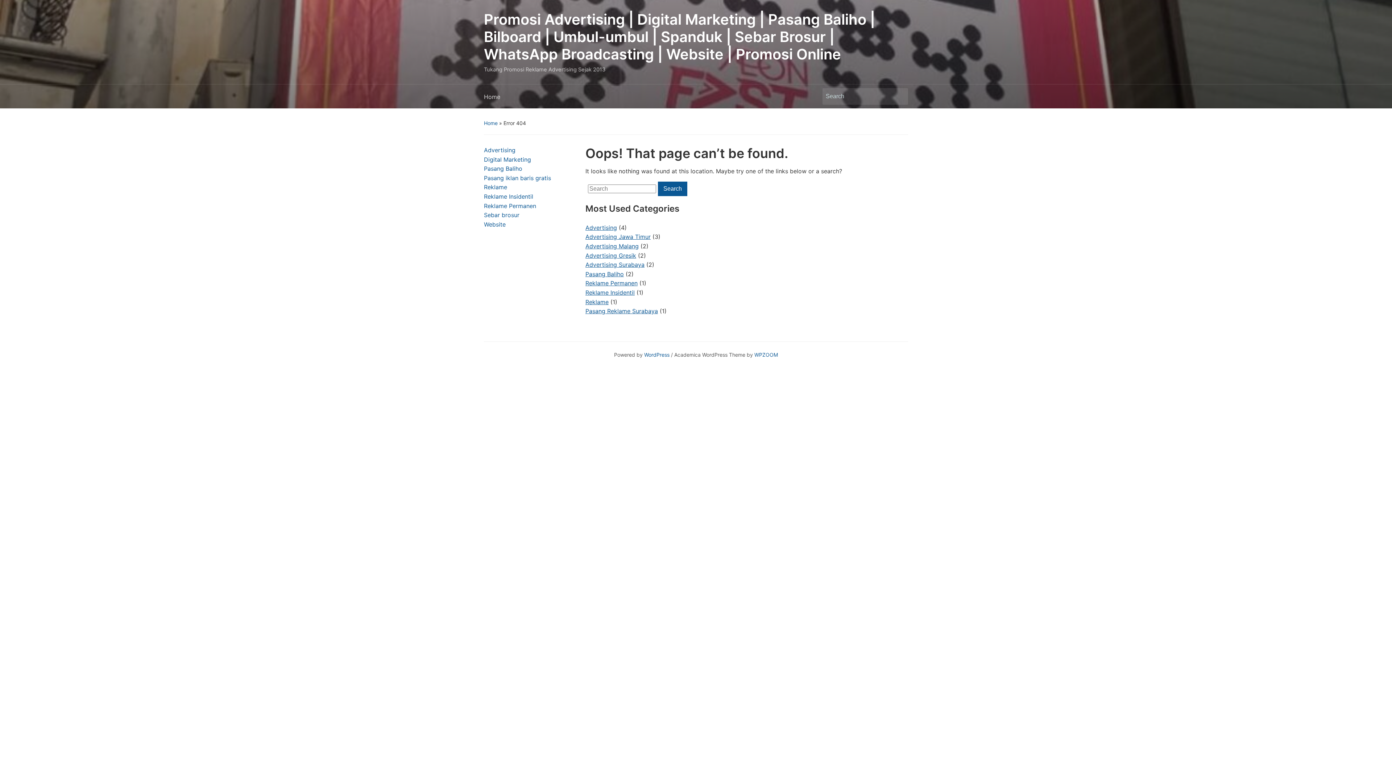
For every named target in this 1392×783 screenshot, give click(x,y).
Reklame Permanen (510, 206)
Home (492, 96)
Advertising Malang (612, 246)
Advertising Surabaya (615, 264)
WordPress (657, 355)
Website (495, 224)
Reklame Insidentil (508, 196)
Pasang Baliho (503, 168)
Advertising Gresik (610, 255)
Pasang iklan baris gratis (517, 178)
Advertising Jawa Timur (618, 236)
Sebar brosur (501, 215)
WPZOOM (766, 355)
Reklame (495, 187)
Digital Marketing (507, 159)
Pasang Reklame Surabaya (621, 311)
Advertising (499, 150)
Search (899, 96)
